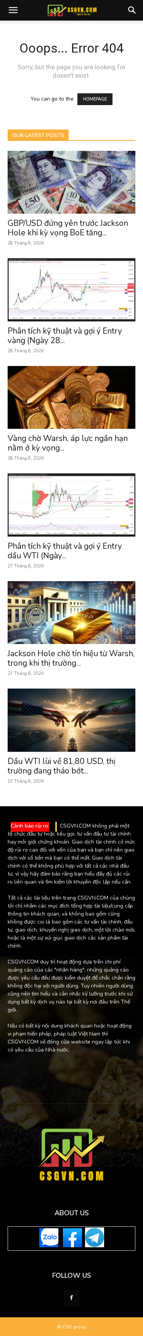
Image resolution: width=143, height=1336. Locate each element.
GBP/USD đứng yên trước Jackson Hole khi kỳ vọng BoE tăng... (68, 228)
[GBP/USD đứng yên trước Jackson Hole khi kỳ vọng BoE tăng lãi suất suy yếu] (71, 182)
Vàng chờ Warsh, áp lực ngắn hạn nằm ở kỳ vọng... (68, 443)
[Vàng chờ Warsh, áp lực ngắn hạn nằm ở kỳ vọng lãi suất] (71, 397)
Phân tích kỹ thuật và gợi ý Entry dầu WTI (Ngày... (65, 551)
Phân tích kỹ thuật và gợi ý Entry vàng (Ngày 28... (65, 336)
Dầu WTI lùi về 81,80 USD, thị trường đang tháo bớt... (62, 766)
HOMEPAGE (95, 99)
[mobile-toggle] (13, 10)
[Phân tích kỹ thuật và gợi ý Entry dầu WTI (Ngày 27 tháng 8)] (71, 504)
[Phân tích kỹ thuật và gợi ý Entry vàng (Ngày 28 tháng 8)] (71, 289)
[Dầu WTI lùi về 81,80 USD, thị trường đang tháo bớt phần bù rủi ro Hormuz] (71, 720)
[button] (132, 10)
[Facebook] (71, 1298)
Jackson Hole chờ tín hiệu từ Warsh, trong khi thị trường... (71, 658)
